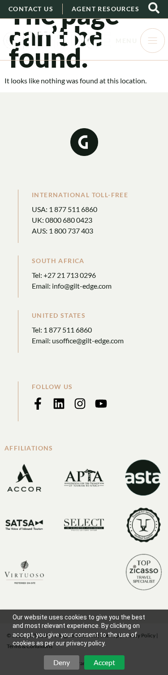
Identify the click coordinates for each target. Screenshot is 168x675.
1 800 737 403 (71, 230)
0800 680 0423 (68, 220)
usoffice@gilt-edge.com (88, 340)
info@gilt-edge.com (82, 285)
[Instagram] (80, 404)
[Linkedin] (59, 404)
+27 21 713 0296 (69, 275)
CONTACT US (31, 9)
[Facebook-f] (38, 404)
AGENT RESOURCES (105, 9)
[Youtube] (101, 404)
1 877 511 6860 (73, 209)
